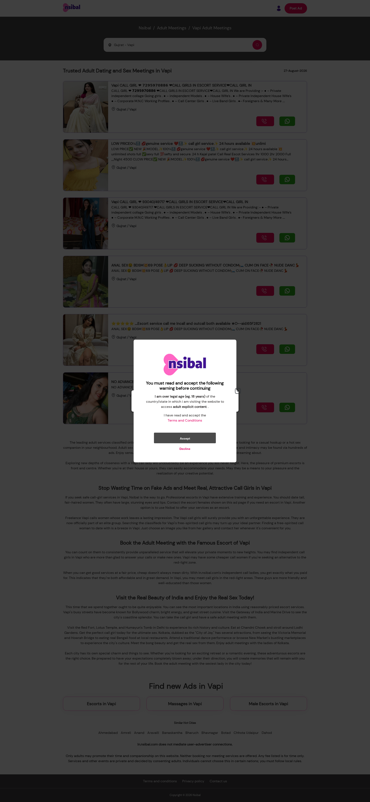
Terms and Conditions (185, 420)
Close (238, 391)
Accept (185, 438)
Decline (184, 448)
